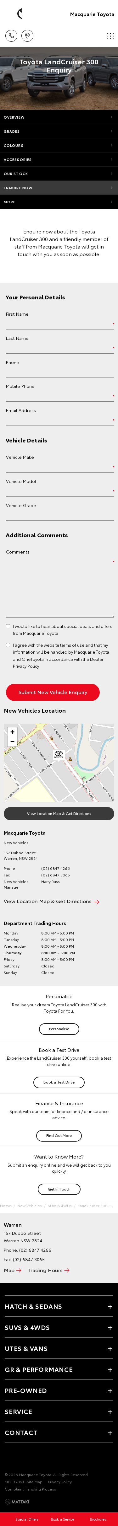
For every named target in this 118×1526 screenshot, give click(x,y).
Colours (14, 145)
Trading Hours (45, 1269)
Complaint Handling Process (30, 1488)
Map (9, 1269)
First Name (17, 314)
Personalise (59, 1028)
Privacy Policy (60, 1481)
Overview (14, 117)
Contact (21, 1432)
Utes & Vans (26, 1348)
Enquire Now (18, 187)
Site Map (34, 1481)
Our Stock (16, 173)
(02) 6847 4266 (55, 868)
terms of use (72, 645)
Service (18, 1411)
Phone (12, 362)
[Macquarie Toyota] (14, 13)
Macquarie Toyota (92, 14)
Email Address (21, 410)
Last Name (17, 338)
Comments (18, 552)
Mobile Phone (20, 386)
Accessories (18, 159)
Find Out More (59, 1135)
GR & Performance (39, 1369)
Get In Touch (59, 1188)
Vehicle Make (20, 457)
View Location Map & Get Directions (59, 813)
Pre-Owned (26, 1390)
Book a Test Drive (59, 1081)
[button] (58, 756)
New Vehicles (29, 1205)
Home (5, 1205)
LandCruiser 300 (93, 1205)
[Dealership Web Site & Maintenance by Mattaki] (17, 1501)
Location (27, 34)
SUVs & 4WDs (60, 1205)
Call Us (11, 34)
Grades (12, 131)
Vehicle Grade (21, 505)
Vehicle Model (21, 481)
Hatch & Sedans (33, 1306)
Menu (109, 34)
